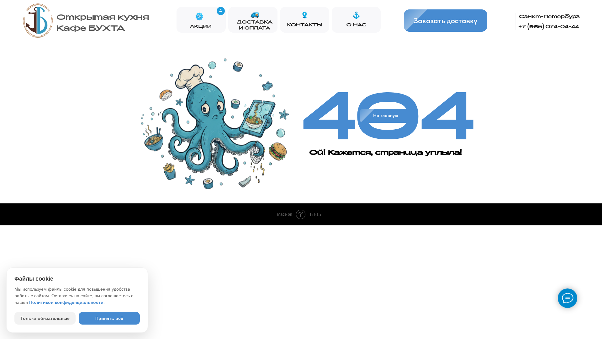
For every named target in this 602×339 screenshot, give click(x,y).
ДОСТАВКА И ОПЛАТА (254, 25)
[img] (38, 21)
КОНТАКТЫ (304, 25)
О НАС (356, 25)
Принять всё (109, 318)
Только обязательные (45, 318)
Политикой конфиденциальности (66, 302)
